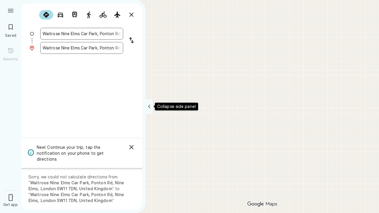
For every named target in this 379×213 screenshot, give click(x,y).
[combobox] (82, 34)
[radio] (46, 15)
